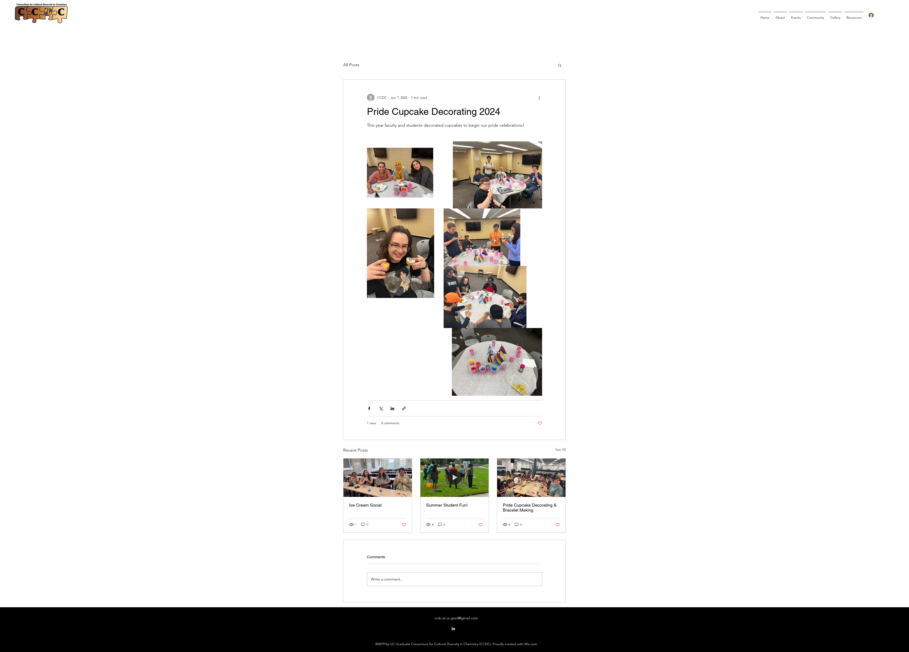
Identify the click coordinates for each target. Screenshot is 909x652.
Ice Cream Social (365, 505)
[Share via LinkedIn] (392, 408)
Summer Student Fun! (447, 505)
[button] (559, 65)
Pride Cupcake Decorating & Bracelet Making (530, 508)
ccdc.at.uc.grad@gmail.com (456, 618)
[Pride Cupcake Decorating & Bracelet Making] (531, 478)
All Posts (351, 64)
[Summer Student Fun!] (454, 478)
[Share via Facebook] (369, 408)
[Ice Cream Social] (377, 478)
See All (560, 449)
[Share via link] (404, 408)
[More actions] (539, 97)
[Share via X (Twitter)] (381, 408)
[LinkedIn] (453, 628)
